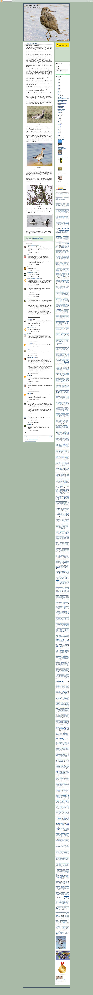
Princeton (63, 710)
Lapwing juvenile (59, 581)
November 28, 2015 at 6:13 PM (33, 373)
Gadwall (64, 470)
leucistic (57, 597)
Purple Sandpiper (65, 715)
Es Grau (58, 440)
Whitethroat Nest (60, 907)
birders (67, 276)
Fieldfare (33, 238)
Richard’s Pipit (67, 750)
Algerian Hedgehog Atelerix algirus (62, 217)
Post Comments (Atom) (33, 439)
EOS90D (59, 438)
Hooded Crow (62, 531)
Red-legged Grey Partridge (60, 729)
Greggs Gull (64, 510)
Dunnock (65, 425)
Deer (67, 414)
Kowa (60, 571)
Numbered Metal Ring (64, 670)
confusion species (65, 393)
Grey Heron (62, 512)
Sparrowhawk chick (66, 818)
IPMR (61, 549)
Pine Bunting (62, 704)
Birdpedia (57, 286)
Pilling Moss (66, 703)
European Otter (58, 446)
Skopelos (66, 803)
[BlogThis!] (27, 240)
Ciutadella (58, 369)
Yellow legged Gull (65, 926)
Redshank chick (58, 734)
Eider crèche (63, 434)
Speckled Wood (59, 819)
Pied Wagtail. (66, 698)
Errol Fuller (67, 439)
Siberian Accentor (65, 797)
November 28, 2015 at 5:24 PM (33, 355)
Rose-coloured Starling (59, 765)
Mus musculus (59, 658)
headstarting (58, 522)
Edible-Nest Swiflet (65, 428)
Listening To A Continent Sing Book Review (62, 608)
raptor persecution (58, 717)
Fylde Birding (62, 468)
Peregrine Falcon (58, 692)
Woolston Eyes (63, 923)
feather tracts (62, 453)
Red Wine (64, 723)
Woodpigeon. (57, 923)
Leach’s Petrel (60, 584)
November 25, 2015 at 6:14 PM (33, 252)
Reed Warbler (66, 739)
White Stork (57, 903)
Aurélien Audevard (65, 236)
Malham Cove (58, 631)
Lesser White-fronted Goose (65, 592)
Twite (62, 883)
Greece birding (58, 504)
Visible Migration (60, 889)
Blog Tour (57, 312)
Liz (28, 416)
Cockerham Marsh (66, 374)
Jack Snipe (66, 551)
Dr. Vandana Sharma (32, 272)
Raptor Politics (65, 717)
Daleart (57, 410)
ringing (57, 755)
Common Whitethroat (66, 392)
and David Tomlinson (60, 223)
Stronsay (67, 833)
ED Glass (59, 428)
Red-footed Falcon (63, 728)
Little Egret (64, 611)
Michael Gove (62, 650)
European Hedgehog (59, 445)
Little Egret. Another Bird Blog (64, 612)
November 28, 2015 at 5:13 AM (33, 331)
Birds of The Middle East (60, 292)
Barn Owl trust (62, 246)
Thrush (64, 869)
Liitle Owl (62, 598)
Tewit (63, 854)
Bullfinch (61, 341)
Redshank (41, 238)
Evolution (66, 451)
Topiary (57, 871)
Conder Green (59, 393)
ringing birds (62, 755)
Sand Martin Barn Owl (66, 771)
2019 (58, 88)
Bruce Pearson (58, 335)
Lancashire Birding (65, 571)
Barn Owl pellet (64, 245)
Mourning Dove (63, 657)
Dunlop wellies (60, 425)
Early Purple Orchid (65, 426)
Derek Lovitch (61, 416)
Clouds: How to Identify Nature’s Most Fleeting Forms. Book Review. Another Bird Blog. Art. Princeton (62, 372)
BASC (64, 250)
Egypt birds (67, 431)
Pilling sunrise (58, 704)
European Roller (58, 447)
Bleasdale (66, 311)
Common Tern (58, 392)
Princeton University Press (64, 711)
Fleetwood (67, 457)
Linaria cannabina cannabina (64, 602)
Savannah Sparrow (63, 778)
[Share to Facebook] (30, 240)
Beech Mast (64, 252)
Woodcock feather (64, 921)
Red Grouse (66, 721)
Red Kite (64, 722)
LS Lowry (61, 629)
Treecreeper (61, 875)
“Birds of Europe (64, 193)
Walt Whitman (63, 892)
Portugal (59, 710)
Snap (29, 333)
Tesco (60, 854)
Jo (28, 254)
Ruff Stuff (59, 104)
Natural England (63, 662)
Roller (67, 761)
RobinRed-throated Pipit (61, 760)
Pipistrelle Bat (62, 708)
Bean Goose (64, 251)
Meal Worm (62, 640)
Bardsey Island (62, 243)
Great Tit (63, 498)
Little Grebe (59, 613)
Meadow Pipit (60, 639)
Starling (57, 827)
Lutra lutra (66, 629)
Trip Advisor (57, 876)
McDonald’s (66, 637)
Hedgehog (67, 522)
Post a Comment (28, 432)
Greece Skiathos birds (64, 504)
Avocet (61, 237)
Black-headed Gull (63, 301)
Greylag (57, 516)
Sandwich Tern (59, 777)
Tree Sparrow (62, 874)
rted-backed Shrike (63, 767)
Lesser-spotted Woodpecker (60, 596)
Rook (56, 762)
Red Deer (57, 721)
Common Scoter (60, 391)
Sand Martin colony (60, 772)
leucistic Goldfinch (62, 597)
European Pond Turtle (64, 446)
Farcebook (66, 452)
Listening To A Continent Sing (63, 607)
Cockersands (59, 375)
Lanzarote (67, 576)
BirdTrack (61, 294)
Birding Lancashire (65, 280)
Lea (28, 349)
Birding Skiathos (66, 282)
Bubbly (67, 340)
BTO (66, 335)
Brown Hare (64, 334)
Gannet (58, 474)
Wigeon (60, 909)
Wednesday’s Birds (61, 109)
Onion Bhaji (57, 676)
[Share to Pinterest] (31, 240)
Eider (58, 434)
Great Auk (66, 492)
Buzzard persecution (62, 344)
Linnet (63, 603)
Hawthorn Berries (66, 521)
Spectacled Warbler (66, 819)
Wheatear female (62, 897)
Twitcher (63, 882)
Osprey (67, 677)
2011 (58, 132)
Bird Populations (62, 269)
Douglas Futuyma (65, 421)
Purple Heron (63, 714)
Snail (68, 807)
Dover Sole (57, 422)
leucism (67, 596)
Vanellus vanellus (61, 887)
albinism (67, 216)
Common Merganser (62, 386)
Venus (63, 888)
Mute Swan (58, 659)
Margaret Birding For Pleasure (34, 278)
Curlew (30, 238)
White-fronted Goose (66, 904)
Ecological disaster (65, 427)
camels (64, 348)
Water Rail (66, 893)
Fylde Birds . (61, 469)
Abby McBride (65, 212)
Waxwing (57, 894)
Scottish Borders (66, 784)
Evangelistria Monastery (62, 450)
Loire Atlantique (62, 623)
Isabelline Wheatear (66, 549)
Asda (67, 233)
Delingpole (61, 415)
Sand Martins (65, 774)
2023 (58, 82)
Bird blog (61, 262)
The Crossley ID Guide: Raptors (64, 863)
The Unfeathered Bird (59, 866)
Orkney (62, 676)
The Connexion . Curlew (62, 858)
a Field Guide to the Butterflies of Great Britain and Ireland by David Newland (62, 205)
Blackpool (57, 311)
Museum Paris (65, 658)
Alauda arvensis (62, 216)
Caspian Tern (60, 355)
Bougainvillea (61, 323)
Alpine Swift (61, 218)
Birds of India (62, 289)
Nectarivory (60, 663)
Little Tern (66, 619)
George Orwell (62, 477)
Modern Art (57, 653)
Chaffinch (66, 362)
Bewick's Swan (59, 258)
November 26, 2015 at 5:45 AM (33, 284)
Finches (63, 457)
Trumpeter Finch (59, 877)
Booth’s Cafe (61, 322)
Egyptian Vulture (66, 433)
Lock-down (57, 623)
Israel (57, 550)
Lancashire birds (60, 572)
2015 (58, 94)
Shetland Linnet (65, 790)
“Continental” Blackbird (59, 194)
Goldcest (60, 482)
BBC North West (58, 251)
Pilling (57, 703)
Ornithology (58, 677)
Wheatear (66, 896)
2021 (58, 85)
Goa (57, 482)
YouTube (66, 933)
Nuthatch (57, 671)
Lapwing (58, 580)
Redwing (67, 735)
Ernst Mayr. (63, 439)
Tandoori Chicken (65, 842)
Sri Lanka (66, 825)
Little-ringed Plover (58, 620)
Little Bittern (67, 609)
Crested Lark (65, 398)
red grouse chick (58, 722)
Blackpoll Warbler (65, 310)
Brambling (58, 324)
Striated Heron (63, 833)
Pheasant (65, 692)
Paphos (63, 686)
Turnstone (58, 881)
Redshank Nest (65, 734)
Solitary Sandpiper (58, 812)
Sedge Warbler (59, 787)
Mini (60, 651)
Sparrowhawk (58, 818)
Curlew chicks (66, 404)
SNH (57, 808)
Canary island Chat (63, 349)
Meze (57, 650)
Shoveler (58, 797)
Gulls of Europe (58, 519)
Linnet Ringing (63, 606)
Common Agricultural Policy (60, 378)
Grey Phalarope (59, 514)
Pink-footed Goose (63, 706)
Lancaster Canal (65, 574)
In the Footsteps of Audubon (64, 545)
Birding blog (67, 277)
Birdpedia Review (62, 286)
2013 (58, 129)
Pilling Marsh (61, 703)
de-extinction (63, 413)
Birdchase (66, 275)
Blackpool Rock (62, 311)
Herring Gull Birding (64, 526)
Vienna (66, 888)
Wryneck (58, 926)
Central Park (59, 360)
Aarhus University (58, 212)
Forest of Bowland (65, 459)
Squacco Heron (60, 825)
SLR (58, 807)
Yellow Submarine (58, 927)
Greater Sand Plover (65, 502)
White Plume (66, 902)
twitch (60, 882)
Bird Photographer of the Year (63, 265)
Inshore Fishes (58, 548)
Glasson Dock (64, 480)
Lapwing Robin (65, 581)
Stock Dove (59, 829)
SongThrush (59, 813)
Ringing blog (67, 755)
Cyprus (66, 407)
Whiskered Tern (58, 901)
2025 (58, 79)
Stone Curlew (66, 829)
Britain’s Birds (60, 328)
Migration (57, 651)
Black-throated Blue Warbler (60, 305)
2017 (58, 91)
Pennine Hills (58, 691)
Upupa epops (63, 886)
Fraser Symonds (65, 462)
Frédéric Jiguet (58, 463)
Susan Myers (58, 836)
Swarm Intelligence (64, 841)
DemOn (65, 415)
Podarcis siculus (62, 709)
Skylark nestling (61, 806)
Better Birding (58, 256)
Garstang (62, 475)
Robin (68, 759)
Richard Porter (61, 750)
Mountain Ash (58, 657)
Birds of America (60, 287)
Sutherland (62, 836)
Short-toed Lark (60, 796)
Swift (60, 842)
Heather (63, 522)
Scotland (57, 784)
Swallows (66, 840)
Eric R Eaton (66, 438)
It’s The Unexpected (63, 550)
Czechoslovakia (63, 408)
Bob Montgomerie (62, 316)
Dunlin (61, 423)
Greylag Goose (62, 516)
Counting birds (62, 397)
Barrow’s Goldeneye (59, 250)
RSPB (58, 767)
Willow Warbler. (60, 916)
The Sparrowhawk (65, 865)
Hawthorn (60, 521)
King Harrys (66, 566)
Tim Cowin (57, 870)
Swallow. (63, 840)
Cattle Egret (66, 357)
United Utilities (67, 883)
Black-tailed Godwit (60, 303)
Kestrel (61, 565)
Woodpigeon (64, 922)
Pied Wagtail (58, 698)
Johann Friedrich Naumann (60, 557)
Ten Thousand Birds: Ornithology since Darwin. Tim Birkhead (62, 848)
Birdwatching (66, 294)
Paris (67, 686)
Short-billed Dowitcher (59, 795)
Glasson (58, 480)
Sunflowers (65, 834)
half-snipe (63, 519)
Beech (61, 252)
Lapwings (57, 582)
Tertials (57, 854)
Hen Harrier (58, 525)
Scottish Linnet (59, 785)
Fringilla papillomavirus (66, 464)
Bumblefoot (67, 341)
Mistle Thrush (64, 652)
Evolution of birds (58, 452)
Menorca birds (59, 646)
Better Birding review (60, 257)
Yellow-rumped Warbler (63, 932)
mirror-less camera (58, 652)
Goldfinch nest (62, 489)
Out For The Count (61, 106)
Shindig (57, 791)
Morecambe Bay (58, 656)
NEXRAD (57, 665)
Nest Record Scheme (59, 664)
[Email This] (26, 240)
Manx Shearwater (64, 632)
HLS (59, 528)
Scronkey (61, 786)
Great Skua (59, 497)
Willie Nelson (62, 913)
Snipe (60, 808)
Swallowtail (57, 841)
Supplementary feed (59, 835)
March (59, 123)
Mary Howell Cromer (32, 357)
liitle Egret (57, 598)
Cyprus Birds (58, 408)
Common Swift (66, 391)
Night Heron (61, 665)
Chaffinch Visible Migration (63, 363)
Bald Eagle (66, 239)
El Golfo (67, 434)
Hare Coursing (59, 520)
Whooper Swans (62, 908)
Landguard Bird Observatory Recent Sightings (62, 148)
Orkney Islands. (66, 676)
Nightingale (66, 665)
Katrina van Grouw (60, 563)
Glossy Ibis (62, 481)
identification (62, 542)
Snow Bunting (66, 808)
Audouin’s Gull (58, 236)
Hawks (63, 520)
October (59, 112)
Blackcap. (60, 310)
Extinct (63, 452)
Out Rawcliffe (59, 678)
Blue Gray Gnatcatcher (63, 312)
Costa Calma (63, 396)
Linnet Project (58, 606)
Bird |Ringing (66, 259)
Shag (68, 789)
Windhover (66, 917)
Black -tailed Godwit (59, 295)
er (62, 438)
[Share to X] (28, 240)
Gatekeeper (59, 476)
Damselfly (60, 410)
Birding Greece (58, 280)
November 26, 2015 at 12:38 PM (34, 317)
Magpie (61, 630)
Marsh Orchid (61, 636)
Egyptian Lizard (59, 433)
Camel (60, 348)
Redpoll (60, 733)
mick (29, 401)
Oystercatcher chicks (59, 682)
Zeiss (56, 934)
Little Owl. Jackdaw (58, 617)
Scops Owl (65, 783)
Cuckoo (65, 403)
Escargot (62, 440)
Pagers (67, 685)
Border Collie (66, 322)
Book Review (63, 318)
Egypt (57, 431)
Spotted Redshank (65, 824)
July (59, 117)
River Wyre (60, 757)
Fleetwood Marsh (59, 458)
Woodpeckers (58, 922)
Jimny (56, 556)
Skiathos (57, 800)
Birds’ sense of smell (65, 293)
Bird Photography (59, 268)
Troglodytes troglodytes (64, 876)
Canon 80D (63, 350)
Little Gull (64, 613)
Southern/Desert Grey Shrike (65, 814)
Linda (29, 266)
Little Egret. (57, 612)
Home (39, 436)
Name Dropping (60, 107)
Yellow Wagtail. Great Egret (61, 928)
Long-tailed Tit (66, 625)
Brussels (63, 335)
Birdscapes (57, 294)
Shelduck (59, 790)
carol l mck (30, 383)
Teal (56, 845)
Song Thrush (66, 812)
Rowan (68, 766)
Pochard (58, 709)
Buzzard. (67, 344)
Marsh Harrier (58, 635)
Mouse (68, 657)
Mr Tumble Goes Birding (62, 103)
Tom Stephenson (66, 870)
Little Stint (61, 619)
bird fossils (61, 263)
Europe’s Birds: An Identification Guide (62, 444)
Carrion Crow (62, 354)
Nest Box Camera (65, 663)
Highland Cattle (62, 527)
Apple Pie (63, 233)
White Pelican (61, 902)
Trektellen (66, 875)
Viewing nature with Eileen (63, 157)
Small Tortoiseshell (63, 807)
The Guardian (59, 864)
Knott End (67, 567)
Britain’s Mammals (65, 330)
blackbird (65, 306)
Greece (65, 503)
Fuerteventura (59, 465)
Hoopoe (61, 532)
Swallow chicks (60, 839)
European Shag (65, 447)
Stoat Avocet (62, 828)
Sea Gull (66, 786)
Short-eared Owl (66, 795)
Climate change (63, 369)
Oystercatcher (60, 681)
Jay (65, 554)
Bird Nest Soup (64, 264)
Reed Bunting (59, 738)
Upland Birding (58, 886)
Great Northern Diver (59, 496)
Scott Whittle (61, 784)
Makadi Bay (66, 630)
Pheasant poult (58, 693)
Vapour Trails (67, 887)
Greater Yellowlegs (60, 503)
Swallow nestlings (58, 840)
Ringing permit (59, 756)
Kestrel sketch (61, 566)
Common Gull (62, 379)
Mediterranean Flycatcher (65, 641)
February (59, 124)
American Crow (67, 218)
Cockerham (60, 374)
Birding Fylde (65, 279)
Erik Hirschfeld (58, 439)
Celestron (67, 359)
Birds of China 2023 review (59, 288)
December (60, 95)
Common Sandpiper (64, 390)
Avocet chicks (67, 237)
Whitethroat (66, 906)
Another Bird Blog (33, 5)
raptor (67, 716)
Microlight (66, 650)
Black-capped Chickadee (64, 299)
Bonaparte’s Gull (59, 317)
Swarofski (57, 842)
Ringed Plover (64, 754)
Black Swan (66, 298)
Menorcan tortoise (59, 647)
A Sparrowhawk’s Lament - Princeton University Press (62, 209)
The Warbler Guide (66, 866)
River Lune (64, 756)
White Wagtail (63, 903)
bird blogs (65, 262)
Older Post (51, 436)
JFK (67, 555)
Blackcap (59, 309)
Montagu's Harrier (65, 653)
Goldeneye (37, 238)
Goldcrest (65, 482)
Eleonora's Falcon (65, 435)
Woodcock (57, 921)
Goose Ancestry (58, 491)
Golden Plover (66, 485)
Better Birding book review (65, 256)
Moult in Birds (65, 656)
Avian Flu (57, 237)
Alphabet (57, 218)
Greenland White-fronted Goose (62, 509)
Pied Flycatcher (58, 697)
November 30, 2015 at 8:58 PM (33, 391)
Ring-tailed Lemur (58, 754)
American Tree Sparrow (65, 222)
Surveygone (66, 835)
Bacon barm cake (59, 238)
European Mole (65, 445)
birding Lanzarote (59, 281)
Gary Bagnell (67, 475)
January (59, 126)
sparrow (65, 817)
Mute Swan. (64, 659)
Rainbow (64, 716)
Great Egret (67, 493)
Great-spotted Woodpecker (61, 501)
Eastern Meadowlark (58, 427)
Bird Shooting (58, 273)
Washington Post (61, 893)
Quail (56, 716)
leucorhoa (67, 597)
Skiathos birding (60, 801)
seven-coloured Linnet (63, 789)
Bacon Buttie (66, 238)
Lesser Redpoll (64, 588)
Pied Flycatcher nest (65, 697)
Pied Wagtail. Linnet (59, 699)
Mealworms (58, 641)
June (59, 118)
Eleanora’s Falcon (58, 435)
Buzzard (66, 343)
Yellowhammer (59, 933)
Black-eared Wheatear (59, 300)
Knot (63, 567)
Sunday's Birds (60, 101)
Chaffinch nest (67, 364)
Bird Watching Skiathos (60, 275)
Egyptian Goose (66, 432)
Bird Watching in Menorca (65, 274)
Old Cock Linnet (65, 675)
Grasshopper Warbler (59, 492)
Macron (57, 630)
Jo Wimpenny (66, 556)
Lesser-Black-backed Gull (64, 595)
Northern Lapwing (62, 669)
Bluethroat (57, 316)
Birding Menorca (65, 281)
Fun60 (29, 375)
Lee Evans (64, 584)
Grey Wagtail (64, 515)
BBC (67, 250)
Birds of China (66, 287)
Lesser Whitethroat (60, 593)
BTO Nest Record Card (59, 336)
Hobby (62, 528)
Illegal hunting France (59, 544)
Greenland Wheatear (66, 508)
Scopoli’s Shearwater (59, 783)
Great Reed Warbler (66, 496)
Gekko (64, 476)
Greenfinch (58, 508)
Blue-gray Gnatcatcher (64, 315)
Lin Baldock (66, 598)
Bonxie (64, 317)
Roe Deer (61, 761)
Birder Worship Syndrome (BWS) (60, 276)
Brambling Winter (65, 324)
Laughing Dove (62, 583)
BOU (56, 323)
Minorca (66, 651)
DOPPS (60, 421)
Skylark (57, 804)
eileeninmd (30, 319)
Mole (60, 653)
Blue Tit (63, 313)
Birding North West (58, 282)
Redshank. (57, 735)
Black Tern (57, 299)
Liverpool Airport (65, 620)
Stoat (58, 828)
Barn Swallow (64, 247)
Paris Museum (58, 687)
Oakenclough (64, 671)
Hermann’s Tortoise (65, 525)
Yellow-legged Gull (59, 931)
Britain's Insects (63, 329)
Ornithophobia (63, 677)
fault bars (57, 453)
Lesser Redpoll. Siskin (62, 590)
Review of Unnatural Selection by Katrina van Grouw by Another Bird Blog (62, 747)
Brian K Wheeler (61, 327)
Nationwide (57, 662)
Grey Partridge (66, 513)
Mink (63, 651)
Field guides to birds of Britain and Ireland (62, 456)
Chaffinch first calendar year (60, 364)
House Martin (61, 533)
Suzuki (67, 836)
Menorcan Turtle (65, 647)
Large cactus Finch (63, 582)
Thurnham (67, 869)
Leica (68, 584)
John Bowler (67, 557)
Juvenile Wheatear (66, 562)
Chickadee (58, 367)
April (59, 121)
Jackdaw (57, 552)
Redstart (62, 735)
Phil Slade (62, 693)
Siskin (65, 798)
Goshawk (65, 491)
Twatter (57, 882)
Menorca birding (63, 645)
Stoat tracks (67, 828)
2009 (58, 135)
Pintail (57, 708)
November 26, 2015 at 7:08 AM (33, 296)
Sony (64, 813)
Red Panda (60, 723)
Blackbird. (67, 307)
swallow (67, 837)
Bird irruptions (66, 263)
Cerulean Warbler (65, 360)
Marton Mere (66, 636)
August (59, 115)
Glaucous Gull (58, 481)
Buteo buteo (59, 343)
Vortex (65, 889)
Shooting (60, 791)
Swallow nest (66, 839)
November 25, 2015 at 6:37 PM (33, 264)
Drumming (62, 422)
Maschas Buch (61, 139)
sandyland (30, 343)
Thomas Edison (59, 869)
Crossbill (67, 399)
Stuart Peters (59, 834)
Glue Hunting (67, 481)
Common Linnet (64, 380)
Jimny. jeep (60, 556)
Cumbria (57, 404)
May (59, 120)
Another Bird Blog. (58, 232)
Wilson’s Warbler (61, 917)
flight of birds (66, 458)
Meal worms (67, 640)
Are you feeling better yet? (32, 45)
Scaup (62, 780)
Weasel (62, 894)
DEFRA (57, 415)
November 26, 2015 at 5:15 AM (33, 276)
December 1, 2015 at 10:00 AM (33, 430)
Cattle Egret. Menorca (61, 359)
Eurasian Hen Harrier (64, 441)
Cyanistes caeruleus (60, 407)
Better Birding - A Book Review (63, 98)
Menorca (60, 644)
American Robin (58, 222)
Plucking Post (67, 708)
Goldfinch (58, 487)
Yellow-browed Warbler (64, 929)
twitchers (67, 882)
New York (66, 664)
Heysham (57, 527)
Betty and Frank (66, 257)
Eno (56, 438)
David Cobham (58, 413)
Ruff (64, 768)
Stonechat (65, 830)
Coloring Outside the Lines (33, 245)
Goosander (65, 490)
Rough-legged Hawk (62, 766)
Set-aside (57, 789)
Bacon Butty (57, 239)
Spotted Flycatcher (60, 823)
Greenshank (58, 510)
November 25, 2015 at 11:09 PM (34, 270)
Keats (65, 563)
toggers (62, 870)
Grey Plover (66, 514)
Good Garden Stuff (61, 110)
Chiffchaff (65, 367)
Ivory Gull (61, 551)
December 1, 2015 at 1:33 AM (33, 399)
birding (57, 277)
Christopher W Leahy (59, 368)
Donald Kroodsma (62, 420)
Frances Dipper (58, 462)
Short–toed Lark (66, 796)
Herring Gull (58, 526)
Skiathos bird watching (65, 800)
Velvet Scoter (58, 888)
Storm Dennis (58, 833)
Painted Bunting (58, 686)
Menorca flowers (66, 646)
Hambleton (67, 519)
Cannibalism (57, 350)
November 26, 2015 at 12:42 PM (34, 325)
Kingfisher (58, 567)
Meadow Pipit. (58, 640)
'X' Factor (57, 193)
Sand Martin (58, 771)
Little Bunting (59, 611)
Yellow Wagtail (66, 927)
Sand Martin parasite (62, 773)
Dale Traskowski (65, 409)
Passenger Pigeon (65, 687)
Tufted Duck (59, 878)
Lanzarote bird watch (61, 577)
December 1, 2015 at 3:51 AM (33, 422)
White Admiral (64, 901)
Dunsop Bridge (58, 426)
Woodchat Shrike (63, 920)
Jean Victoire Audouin (62, 555)
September (60, 114)
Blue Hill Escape (31, 327)
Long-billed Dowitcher (65, 624)
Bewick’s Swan (64, 258)
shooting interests (66, 791)
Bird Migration (58, 264)
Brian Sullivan (67, 327)
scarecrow (61, 779)
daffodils (60, 409)
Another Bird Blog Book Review (64, 230)
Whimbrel (65, 898)
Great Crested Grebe (59, 493)
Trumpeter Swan (66, 877)
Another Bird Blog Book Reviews (62, 231)
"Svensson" (57, 198)
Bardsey (58, 243)
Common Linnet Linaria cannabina (62, 381)
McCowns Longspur (59, 637)
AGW (56, 216)
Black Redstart (58, 298)
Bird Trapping (64, 273)
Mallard (62, 631)
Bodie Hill (67, 316)
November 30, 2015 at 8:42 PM (33, 381)
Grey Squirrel (58, 515)
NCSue (29, 393)
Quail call (59, 716)
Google (61, 490)
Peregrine (64, 691)
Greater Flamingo (58, 502)
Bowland (66, 323)
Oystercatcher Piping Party (60, 685)
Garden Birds (63, 474)
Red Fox (61, 721)
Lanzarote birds (63, 578)
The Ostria (64, 864)
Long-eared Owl (59, 625)
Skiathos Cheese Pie (62, 802)
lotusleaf (29, 424)
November (60, 97)
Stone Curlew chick (58, 830)
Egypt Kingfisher (59, 432)
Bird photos (65, 268)
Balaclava (61, 239)
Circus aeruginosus (66, 368)
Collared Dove (64, 375)
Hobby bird (67, 528)
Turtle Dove (65, 881)
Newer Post (26, 436)
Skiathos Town (61, 803)
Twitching (58, 883)
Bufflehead (57, 341)
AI (58, 216)
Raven (66, 718)
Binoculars (61, 259)
